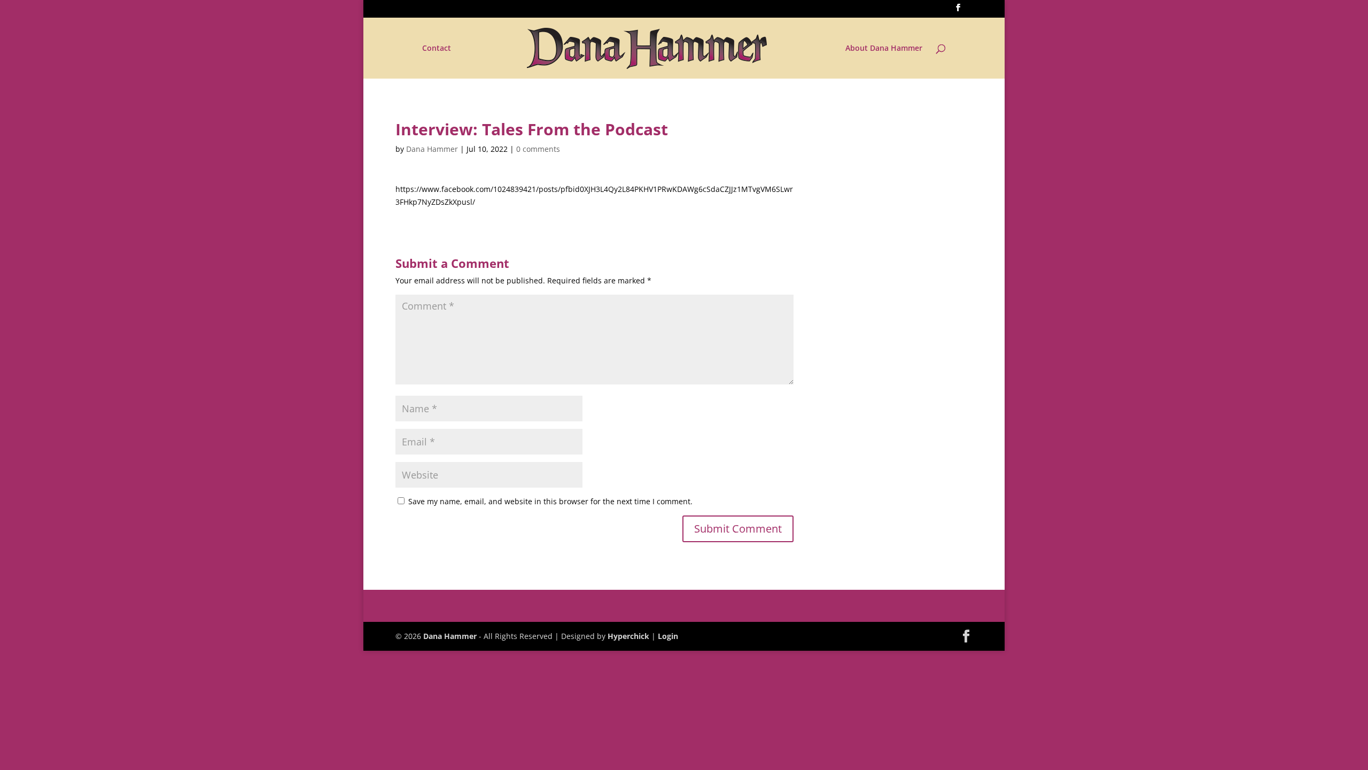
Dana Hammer (432, 149)
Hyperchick (628, 636)
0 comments (538, 149)
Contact (436, 48)
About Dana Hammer (883, 48)
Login (668, 636)
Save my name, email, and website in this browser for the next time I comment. (550, 501)
